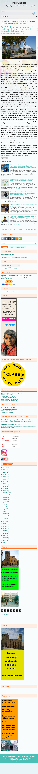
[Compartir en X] (6, 158)
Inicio (20, 229)
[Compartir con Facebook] (7, 158)
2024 (4, 472)
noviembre (6, 495)
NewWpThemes (14, 758)
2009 (4, 535)
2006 (4, 542)
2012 (4, 528)
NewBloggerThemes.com (19, 761)
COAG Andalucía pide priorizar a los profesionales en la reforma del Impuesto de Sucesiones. (18, 29)
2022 (4, 476)
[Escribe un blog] (4, 158)
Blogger (32, 756)
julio (4, 504)
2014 (4, 523)
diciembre (5, 492)
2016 (4, 491)
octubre (5, 497)
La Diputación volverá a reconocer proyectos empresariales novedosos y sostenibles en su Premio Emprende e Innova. (21, 180)
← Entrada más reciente (8, 229)
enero (4, 518)
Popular (5, 247)
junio (4, 506)
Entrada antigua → (31, 229)
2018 (4, 486)
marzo (4, 513)
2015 (4, 521)
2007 (4, 540)
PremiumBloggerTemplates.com (19, 759)
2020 (4, 481)
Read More (4, 175)
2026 (4, 467)
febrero (5, 516)
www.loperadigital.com (9, 33)
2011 (4, 531)
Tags (11, 247)
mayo (4, 509)
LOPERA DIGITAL (19, 3)
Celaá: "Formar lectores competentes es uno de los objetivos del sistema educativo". (23, 217)
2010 (4, 533)
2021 (4, 479)
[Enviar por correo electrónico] (2, 158)
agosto (5, 502)
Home (3, 21)
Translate (14, 268)
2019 (4, 483)
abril (4, 511)
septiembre (6, 499)
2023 (4, 474)
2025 (4, 469)
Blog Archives (20, 247)
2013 (4, 526)
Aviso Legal (5, 614)
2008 (4, 538)
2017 (4, 488)
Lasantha (31, 758)
